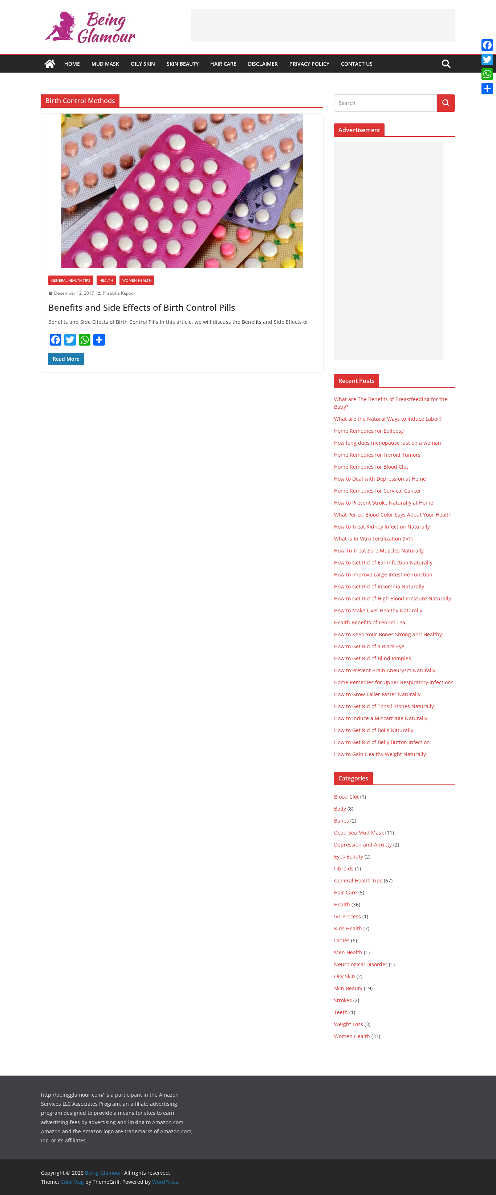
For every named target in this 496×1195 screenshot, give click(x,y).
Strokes (343, 1000)
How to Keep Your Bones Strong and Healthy (388, 634)
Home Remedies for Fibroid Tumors (377, 454)
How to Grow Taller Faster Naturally (377, 694)
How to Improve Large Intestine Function (383, 574)
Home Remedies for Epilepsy (369, 430)
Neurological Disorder (360, 964)
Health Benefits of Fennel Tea (369, 622)
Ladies (342, 940)
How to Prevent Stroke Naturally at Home (383, 502)
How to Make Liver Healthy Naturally (378, 610)
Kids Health (348, 928)
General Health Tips (70, 280)
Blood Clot (346, 796)
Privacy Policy (309, 63)
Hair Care (223, 63)
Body (340, 808)
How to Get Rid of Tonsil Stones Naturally (384, 706)
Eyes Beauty (348, 856)
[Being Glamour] (49, 64)
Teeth (341, 1012)
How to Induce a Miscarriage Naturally (380, 718)
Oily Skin (143, 63)
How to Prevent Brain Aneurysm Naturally (384, 670)
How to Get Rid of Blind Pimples (372, 658)
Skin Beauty (183, 63)
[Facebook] (487, 45)
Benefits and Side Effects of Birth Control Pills (141, 307)
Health (106, 280)
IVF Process (347, 916)
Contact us (357, 63)
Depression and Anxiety (363, 844)
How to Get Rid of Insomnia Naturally (379, 586)
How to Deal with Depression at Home (380, 478)
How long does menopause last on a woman (387, 442)
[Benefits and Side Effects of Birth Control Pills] (182, 191)
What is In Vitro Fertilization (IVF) (373, 538)
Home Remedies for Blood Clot (371, 466)
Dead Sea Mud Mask (359, 832)
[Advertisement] (323, 25)
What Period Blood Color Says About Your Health (393, 514)
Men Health (348, 952)
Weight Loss (348, 1024)
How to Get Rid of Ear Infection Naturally (383, 562)
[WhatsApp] (487, 74)
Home (72, 63)
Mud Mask (105, 63)
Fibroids (344, 868)
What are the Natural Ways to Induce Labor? (388, 418)
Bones (341, 820)
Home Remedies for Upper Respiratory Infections (394, 682)
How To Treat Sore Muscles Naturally (379, 550)
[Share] (487, 88)
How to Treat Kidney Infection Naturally (382, 526)
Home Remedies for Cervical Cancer (377, 490)
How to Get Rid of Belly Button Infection (382, 742)
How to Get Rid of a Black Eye (369, 646)
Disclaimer (263, 63)
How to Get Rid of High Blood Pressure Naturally (392, 598)
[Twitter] (487, 59)
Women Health (136, 280)
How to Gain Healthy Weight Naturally (380, 754)
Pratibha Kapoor (119, 293)
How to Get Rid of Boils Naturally (373, 730)
